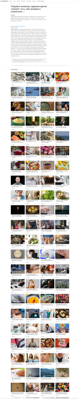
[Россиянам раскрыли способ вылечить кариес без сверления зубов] (18, 316)
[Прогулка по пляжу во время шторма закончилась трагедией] (62, 212)
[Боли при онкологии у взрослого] (33, 256)
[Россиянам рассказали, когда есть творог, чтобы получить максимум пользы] (18, 94)
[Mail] (1, 1)
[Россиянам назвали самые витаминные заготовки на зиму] (33, 212)
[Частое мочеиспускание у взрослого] (62, 360)
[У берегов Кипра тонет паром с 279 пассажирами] (62, 138)
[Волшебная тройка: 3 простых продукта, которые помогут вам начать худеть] (33, 168)
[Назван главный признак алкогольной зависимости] (18, 168)
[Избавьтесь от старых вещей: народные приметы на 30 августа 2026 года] (62, 153)
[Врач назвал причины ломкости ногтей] (62, 375)
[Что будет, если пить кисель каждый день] (18, 153)
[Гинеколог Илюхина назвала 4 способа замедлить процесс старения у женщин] (47, 390)
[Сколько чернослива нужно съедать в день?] (47, 168)
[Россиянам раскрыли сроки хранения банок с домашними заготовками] (62, 301)
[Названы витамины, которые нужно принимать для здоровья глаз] (62, 390)
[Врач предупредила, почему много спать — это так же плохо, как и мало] (33, 182)
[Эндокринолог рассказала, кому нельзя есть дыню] (62, 168)
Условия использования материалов (50, 398)
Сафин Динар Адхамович (20, 26)
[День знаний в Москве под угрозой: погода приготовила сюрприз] (62, 123)
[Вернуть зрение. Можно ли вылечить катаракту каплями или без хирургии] (18, 360)
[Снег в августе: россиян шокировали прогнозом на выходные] (62, 286)
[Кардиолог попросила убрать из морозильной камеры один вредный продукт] (62, 109)
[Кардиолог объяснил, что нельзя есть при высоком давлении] (18, 109)
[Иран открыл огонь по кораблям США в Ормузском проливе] (33, 375)
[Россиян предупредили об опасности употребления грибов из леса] (18, 242)
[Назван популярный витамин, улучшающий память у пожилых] (47, 123)
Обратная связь (58, 398)
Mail (1, 398)
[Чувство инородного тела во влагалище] (33, 153)
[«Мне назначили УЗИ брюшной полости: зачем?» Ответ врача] (33, 330)
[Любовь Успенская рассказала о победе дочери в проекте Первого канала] (33, 360)
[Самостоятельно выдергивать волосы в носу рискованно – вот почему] (33, 286)
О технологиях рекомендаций (65, 398)
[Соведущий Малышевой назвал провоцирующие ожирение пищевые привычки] (18, 256)
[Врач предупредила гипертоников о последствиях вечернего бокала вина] (33, 390)
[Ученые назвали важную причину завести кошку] (62, 345)
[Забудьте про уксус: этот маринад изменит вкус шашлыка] (47, 94)
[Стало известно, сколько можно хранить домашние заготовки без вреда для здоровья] (47, 271)
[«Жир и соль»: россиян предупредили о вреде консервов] (47, 109)
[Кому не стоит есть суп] (33, 301)
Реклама (8, 398)
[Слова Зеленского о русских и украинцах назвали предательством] (18, 182)
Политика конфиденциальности (74, 398)
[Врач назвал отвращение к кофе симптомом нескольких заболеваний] (18, 197)
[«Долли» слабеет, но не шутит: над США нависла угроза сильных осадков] (18, 301)
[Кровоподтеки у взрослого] (62, 256)
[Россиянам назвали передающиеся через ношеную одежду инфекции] (18, 345)
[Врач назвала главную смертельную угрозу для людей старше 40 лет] (18, 138)
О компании (4, 398)
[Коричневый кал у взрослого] (33, 138)
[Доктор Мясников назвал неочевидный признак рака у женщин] (62, 227)
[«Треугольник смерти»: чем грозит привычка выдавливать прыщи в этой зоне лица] (47, 360)
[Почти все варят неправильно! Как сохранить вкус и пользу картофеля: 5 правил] (18, 123)
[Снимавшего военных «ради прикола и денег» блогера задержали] (18, 271)
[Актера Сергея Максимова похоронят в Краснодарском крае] (18, 212)
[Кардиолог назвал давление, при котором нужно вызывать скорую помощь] (62, 94)
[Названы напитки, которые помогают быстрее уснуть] (18, 330)
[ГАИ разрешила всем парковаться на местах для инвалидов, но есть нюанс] (62, 242)
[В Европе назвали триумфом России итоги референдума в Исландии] (47, 227)
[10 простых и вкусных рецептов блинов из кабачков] (62, 197)
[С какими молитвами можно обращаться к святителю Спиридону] (62, 330)
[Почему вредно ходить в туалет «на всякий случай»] (33, 197)
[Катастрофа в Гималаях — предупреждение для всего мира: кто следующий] (33, 79)
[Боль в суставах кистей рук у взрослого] (47, 212)
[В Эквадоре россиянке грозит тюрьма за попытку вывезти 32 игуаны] (47, 301)
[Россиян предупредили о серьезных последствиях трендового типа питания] (18, 375)
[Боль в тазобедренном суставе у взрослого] (33, 227)
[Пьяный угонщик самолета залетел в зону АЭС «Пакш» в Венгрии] (33, 94)
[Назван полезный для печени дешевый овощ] (62, 79)
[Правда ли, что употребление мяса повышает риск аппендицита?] (47, 345)
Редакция (43, 398)
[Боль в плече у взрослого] (47, 330)
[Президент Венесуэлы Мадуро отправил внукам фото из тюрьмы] (33, 345)
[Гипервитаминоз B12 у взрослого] (47, 286)
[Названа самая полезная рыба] (18, 79)
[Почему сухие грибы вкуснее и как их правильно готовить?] (62, 316)
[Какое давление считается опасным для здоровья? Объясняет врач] (47, 79)
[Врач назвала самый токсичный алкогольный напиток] (33, 123)
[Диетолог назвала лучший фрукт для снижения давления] (47, 197)
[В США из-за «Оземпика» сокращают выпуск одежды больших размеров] (47, 316)
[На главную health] (5, 1)
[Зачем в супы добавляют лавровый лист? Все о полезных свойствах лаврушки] (33, 242)
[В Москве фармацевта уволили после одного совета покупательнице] (62, 182)
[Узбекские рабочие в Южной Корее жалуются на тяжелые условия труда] (62, 271)
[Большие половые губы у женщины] (33, 109)
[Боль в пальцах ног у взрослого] (47, 242)
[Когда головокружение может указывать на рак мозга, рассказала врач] (33, 316)
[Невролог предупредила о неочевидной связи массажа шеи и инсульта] (33, 271)
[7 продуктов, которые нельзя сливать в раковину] (47, 138)
